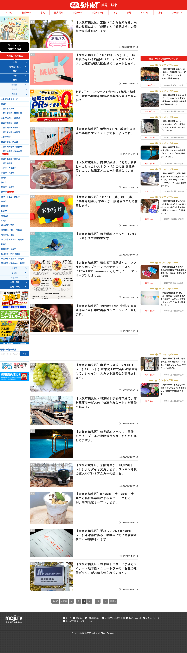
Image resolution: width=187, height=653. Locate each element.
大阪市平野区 (6, 163)
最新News (26, 12)
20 (97, 601)
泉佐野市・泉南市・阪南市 (12, 259)
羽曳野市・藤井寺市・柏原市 (13, 263)
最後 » (113, 601)
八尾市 (4, 221)
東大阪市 (5, 216)
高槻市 (4, 202)
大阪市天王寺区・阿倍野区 (12, 147)
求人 (43, 12)
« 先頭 (64, 601)
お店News (77, 12)
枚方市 (4, 211)
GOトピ (8, 12)
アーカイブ (177, 12)
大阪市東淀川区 (7, 109)
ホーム (68, 618)
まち (115, 12)
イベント (145, 12)
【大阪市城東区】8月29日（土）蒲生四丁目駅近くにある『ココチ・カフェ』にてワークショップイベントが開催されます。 (173, 299)
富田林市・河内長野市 (10, 254)
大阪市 (4, 104)
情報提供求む (94, 618)
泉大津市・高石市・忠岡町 (12, 240)
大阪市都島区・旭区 (9, 123)
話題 (129, 12)
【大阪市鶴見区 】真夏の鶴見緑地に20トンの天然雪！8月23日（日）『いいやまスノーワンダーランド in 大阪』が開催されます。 (174, 179)
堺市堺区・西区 (7, 225)
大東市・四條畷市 (8, 168)
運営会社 (80, 618)
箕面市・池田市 (7, 187)
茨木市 (4, 183)
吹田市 (4, 178)
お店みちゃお (98, 12)
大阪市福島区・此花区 (10, 118)
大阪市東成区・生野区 (10, 132)
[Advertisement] (84, 347)
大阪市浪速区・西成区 (10, 159)
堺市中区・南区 (7, 235)
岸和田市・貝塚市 (8, 249)
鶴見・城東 (109, 5)
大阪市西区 (6, 137)
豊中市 (7, 192)
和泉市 (4, 244)
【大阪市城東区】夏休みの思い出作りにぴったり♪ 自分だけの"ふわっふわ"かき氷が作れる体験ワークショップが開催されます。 (174, 207)
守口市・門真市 (7, 173)
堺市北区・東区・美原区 (11, 230)
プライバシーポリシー (155, 618)
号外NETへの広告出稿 (114, 618)
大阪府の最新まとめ (9, 99)
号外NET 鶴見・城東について (79, 621)
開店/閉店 (58, 12)
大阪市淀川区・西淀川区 (11, 113)
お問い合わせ (135, 618)
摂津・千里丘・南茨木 (10, 197)
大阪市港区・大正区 (9, 142)
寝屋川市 (5, 206)
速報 (160, 12)
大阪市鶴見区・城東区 (10, 128)
